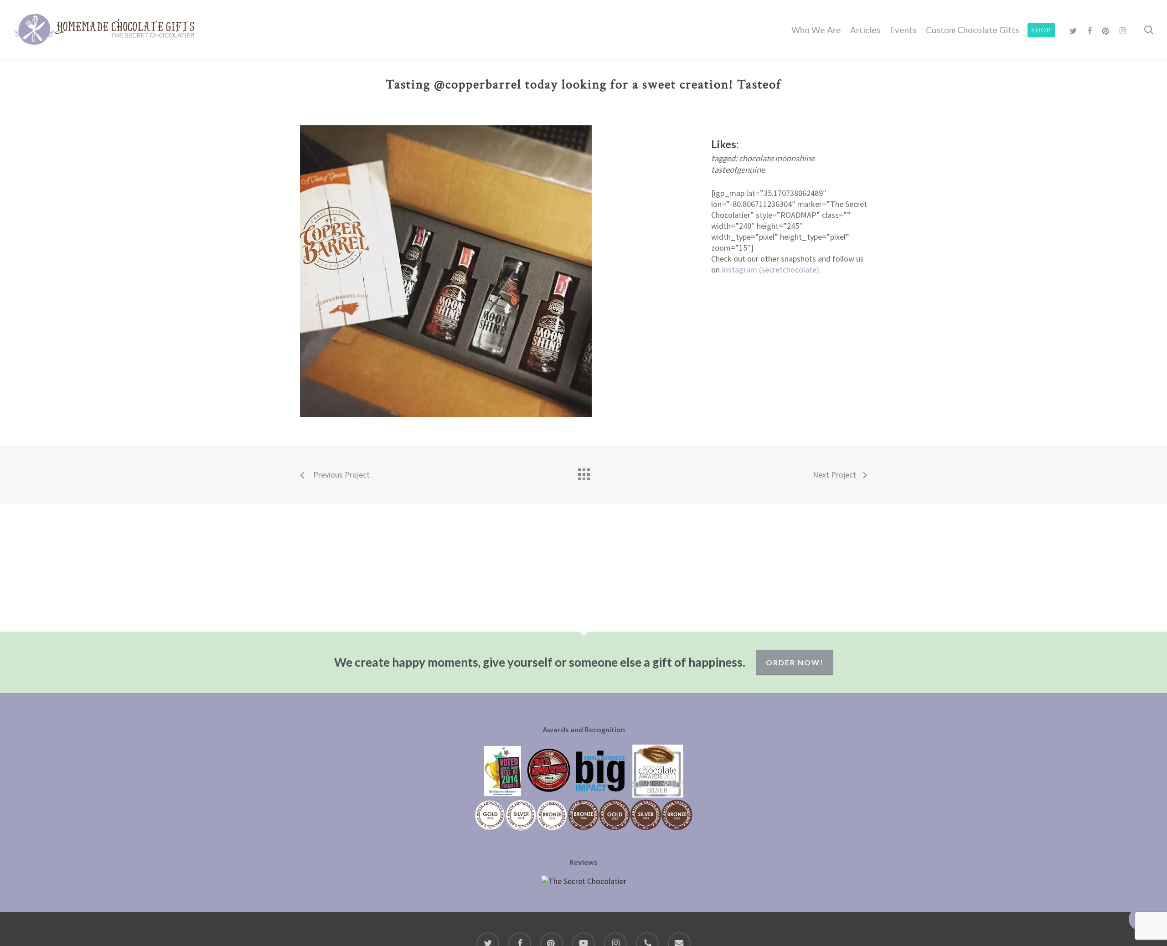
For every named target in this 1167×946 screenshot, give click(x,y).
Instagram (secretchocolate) (770, 269)
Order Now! (795, 662)
